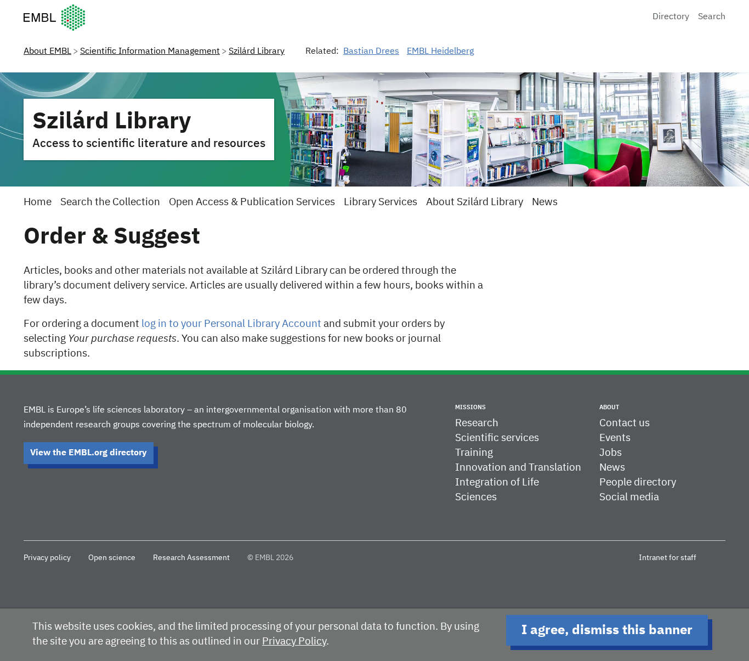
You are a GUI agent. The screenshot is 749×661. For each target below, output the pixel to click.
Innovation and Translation (518, 467)
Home (38, 202)
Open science (111, 558)
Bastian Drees (371, 51)
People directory (637, 482)
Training (474, 453)
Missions (470, 407)
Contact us (624, 423)
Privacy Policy (294, 641)
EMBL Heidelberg (440, 51)
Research (476, 423)
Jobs (610, 453)
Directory (670, 17)
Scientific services (497, 438)
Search (711, 17)
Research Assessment (191, 558)
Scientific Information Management (150, 51)
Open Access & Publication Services (252, 202)
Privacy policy (47, 558)
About (609, 407)
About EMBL (47, 51)
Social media (629, 497)
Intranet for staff (667, 558)
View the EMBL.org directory (88, 453)
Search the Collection (110, 202)
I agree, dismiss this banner (607, 630)
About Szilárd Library (474, 202)
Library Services (380, 202)
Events (615, 438)
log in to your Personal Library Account (231, 324)
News (545, 202)
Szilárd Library (257, 51)
